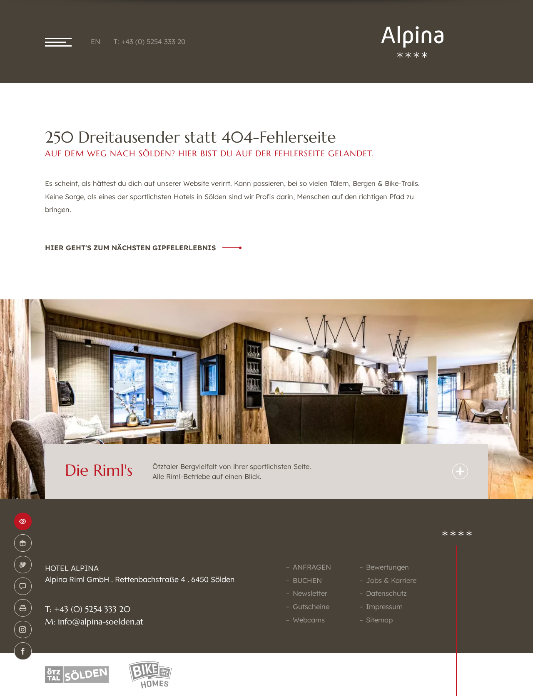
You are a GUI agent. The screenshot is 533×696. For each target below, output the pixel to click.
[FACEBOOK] (23, 651)
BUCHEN (307, 580)
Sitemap (379, 619)
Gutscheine (311, 606)
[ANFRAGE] (23, 586)
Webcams (309, 619)
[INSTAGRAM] (23, 629)
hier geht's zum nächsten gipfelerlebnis (130, 247)
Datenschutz (386, 593)
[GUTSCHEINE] (23, 543)
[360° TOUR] (23, 521)
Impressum (384, 606)
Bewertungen (387, 567)
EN (95, 41)
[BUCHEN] (23, 608)
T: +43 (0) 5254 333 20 (149, 41)
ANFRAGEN (312, 567)
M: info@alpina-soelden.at (94, 622)
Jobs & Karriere (391, 580)
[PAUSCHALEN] (23, 564)
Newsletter (310, 593)
